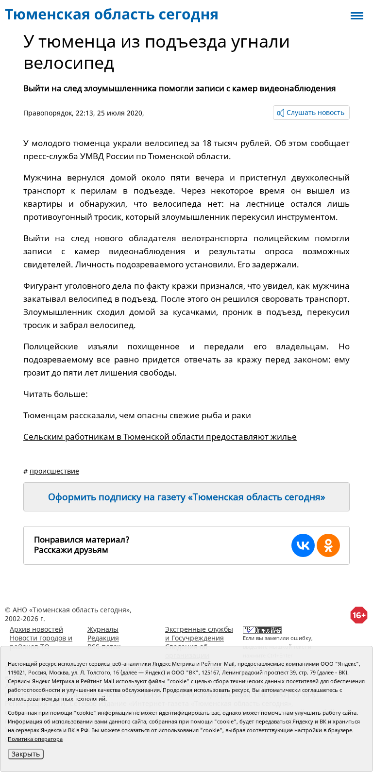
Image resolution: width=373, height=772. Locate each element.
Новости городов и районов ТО (41, 642)
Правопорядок (47, 112)
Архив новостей (36, 629)
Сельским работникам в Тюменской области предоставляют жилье (160, 436)
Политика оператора (35, 738)
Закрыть (26, 753)
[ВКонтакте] (303, 545)
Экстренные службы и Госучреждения (199, 633)
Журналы (103, 629)
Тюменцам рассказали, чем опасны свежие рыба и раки (137, 415)
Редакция (103, 637)
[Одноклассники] (328, 545)
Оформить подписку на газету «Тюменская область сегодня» (186, 497)
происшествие (54, 471)
